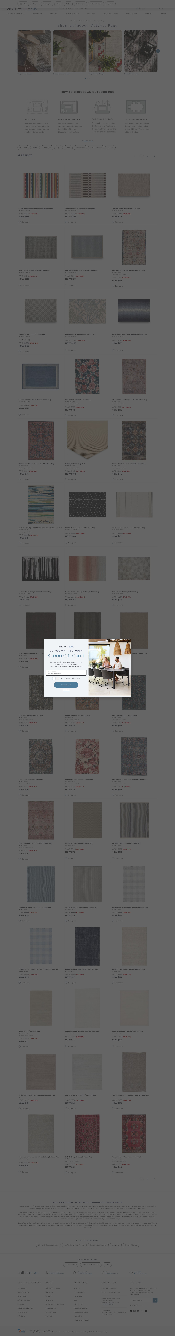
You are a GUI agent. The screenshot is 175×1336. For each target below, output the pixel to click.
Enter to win (66, 685)
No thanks (66, 690)
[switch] (55, 678)
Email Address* (52, 671)
